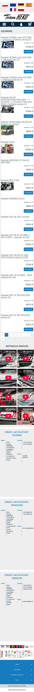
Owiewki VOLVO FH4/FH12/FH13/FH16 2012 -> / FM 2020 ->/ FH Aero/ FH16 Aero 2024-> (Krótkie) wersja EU (16, 101)
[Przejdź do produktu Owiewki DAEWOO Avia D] (7, 201)
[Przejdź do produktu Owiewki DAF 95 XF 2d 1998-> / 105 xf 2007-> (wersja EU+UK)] (7, 240)
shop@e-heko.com (25, 456)
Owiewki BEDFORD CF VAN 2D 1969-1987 (15, 161)
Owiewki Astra (8, 142)
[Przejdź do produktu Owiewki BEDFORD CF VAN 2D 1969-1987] (7, 165)
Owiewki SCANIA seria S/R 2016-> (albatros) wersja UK (16, 78)
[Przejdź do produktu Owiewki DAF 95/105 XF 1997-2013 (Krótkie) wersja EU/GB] (7, 260)
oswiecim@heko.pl (28, 601)
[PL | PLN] (5, 5)
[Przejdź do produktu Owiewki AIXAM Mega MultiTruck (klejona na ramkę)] (7, 130)
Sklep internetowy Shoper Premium (17, 690)
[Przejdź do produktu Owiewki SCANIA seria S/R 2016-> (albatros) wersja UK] (7, 84)
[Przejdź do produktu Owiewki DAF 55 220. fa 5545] (7, 219)
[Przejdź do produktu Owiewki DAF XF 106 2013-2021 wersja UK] (7, 300)
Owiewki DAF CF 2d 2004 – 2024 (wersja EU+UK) (16, 276)
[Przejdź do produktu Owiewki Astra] (7, 149)
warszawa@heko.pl (28, 528)
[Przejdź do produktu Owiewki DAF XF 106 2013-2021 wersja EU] (7, 320)
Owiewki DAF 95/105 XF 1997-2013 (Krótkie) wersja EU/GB (15, 256)
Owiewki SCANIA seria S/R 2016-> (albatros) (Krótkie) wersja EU (16, 38)
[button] (4, 24)
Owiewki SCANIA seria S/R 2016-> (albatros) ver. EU (16, 58)
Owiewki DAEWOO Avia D (13, 198)
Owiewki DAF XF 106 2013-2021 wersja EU (15, 316)
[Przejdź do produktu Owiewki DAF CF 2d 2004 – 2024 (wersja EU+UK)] (7, 280)
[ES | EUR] (29, 5)
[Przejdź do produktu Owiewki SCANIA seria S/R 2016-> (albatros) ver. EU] (7, 64)
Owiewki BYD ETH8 (10, 180)
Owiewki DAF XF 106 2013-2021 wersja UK (15, 296)
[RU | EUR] (21, 10)
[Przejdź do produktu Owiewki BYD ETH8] (7, 186)
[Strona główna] (17, 16)
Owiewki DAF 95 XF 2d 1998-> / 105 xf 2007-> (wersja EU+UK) (16, 236)
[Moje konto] (21, 24)
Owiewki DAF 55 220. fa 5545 (15, 216)
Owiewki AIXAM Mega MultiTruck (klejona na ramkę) (16, 123)
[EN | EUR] (13, 5)
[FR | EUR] (13, 10)
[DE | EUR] (21, 5)
